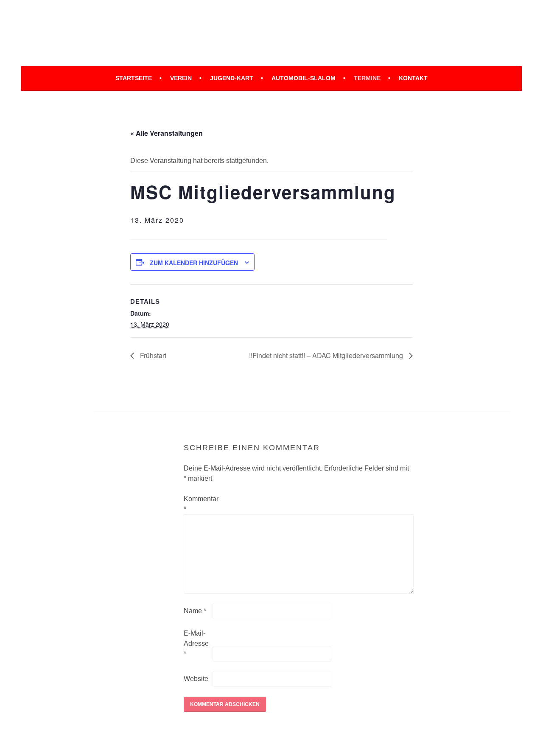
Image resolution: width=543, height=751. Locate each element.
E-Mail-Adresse (196, 643)
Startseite (133, 78)
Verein (181, 78)
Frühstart (152, 355)
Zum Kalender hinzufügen (194, 262)
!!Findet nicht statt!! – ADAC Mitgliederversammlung (327, 355)
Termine (367, 78)
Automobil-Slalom (304, 78)
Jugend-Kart (231, 78)
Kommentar (197, 504)
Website (196, 678)
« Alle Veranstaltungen (166, 133)
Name (195, 610)
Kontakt (413, 78)
